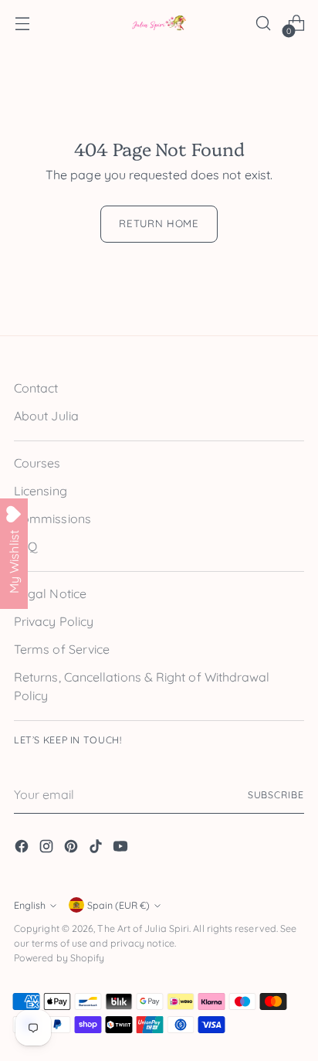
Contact (36, 388)
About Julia (46, 415)
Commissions (52, 518)
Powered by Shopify (59, 958)
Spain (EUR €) (118, 905)
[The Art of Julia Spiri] (159, 23)
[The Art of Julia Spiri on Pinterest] (72, 848)
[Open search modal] (263, 23)
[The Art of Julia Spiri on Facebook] (23, 848)
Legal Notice (50, 593)
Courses (37, 463)
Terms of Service (62, 649)
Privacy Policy (53, 621)
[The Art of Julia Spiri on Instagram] (48, 848)
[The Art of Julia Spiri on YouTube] (122, 848)
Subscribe (276, 795)
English (30, 905)
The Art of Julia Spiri (143, 928)
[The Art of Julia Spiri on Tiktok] (97, 848)
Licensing (40, 490)
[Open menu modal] (22, 23)
